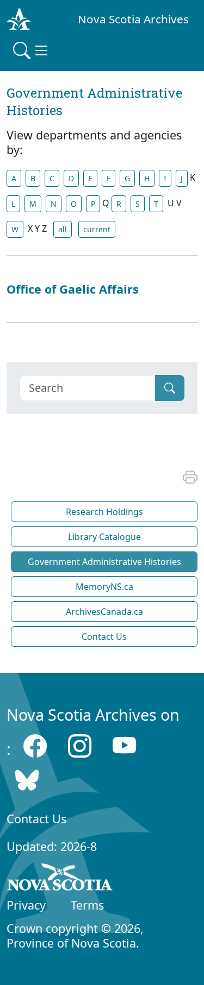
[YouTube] (124, 746)
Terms (87, 905)
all (62, 229)
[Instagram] (79, 746)
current (96, 229)
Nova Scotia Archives (133, 19)
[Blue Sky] (27, 780)
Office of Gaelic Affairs (73, 289)
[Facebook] (35, 746)
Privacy (26, 905)
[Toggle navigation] (32, 50)
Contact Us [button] (104, 637)
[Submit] (169, 388)
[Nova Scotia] (60, 879)
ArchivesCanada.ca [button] (104, 612)
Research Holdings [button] (104, 512)
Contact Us (36, 819)
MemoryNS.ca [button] (104, 587)
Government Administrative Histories (104, 562)
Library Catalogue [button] (104, 537)
